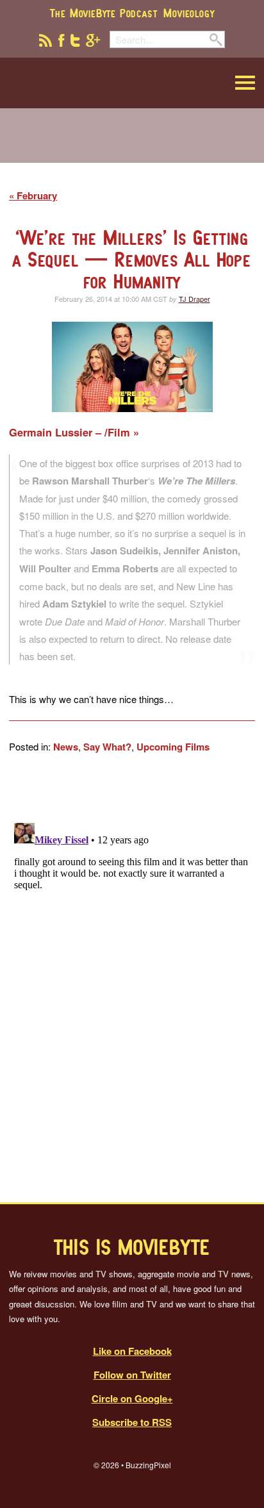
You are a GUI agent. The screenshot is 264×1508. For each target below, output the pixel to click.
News (65, 747)
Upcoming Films (173, 747)
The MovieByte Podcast (104, 12)
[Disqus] (132, 978)
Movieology (188, 12)
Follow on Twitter (132, 1375)
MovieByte (74, 83)
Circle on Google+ (132, 1398)
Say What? (107, 747)
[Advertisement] (132, 143)
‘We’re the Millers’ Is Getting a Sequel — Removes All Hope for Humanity (132, 259)
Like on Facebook (132, 1351)
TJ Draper (194, 299)
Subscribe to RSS (132, 1422)
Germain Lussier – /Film (71, 432)
